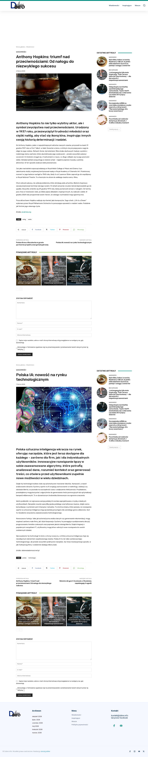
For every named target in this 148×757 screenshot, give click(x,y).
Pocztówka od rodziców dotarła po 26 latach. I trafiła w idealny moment (119, 121)
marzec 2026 (37, 733)
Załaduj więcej (113, 129)
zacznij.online (45, 751)
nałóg (24, 219)
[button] (144, 5)
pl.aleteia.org (26, 212)
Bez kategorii (53, 272)
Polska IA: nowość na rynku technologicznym (74, 242)
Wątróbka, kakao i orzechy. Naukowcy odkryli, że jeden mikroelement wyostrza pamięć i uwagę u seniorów (28, 280)
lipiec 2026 (36, 720)
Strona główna (20, 47)
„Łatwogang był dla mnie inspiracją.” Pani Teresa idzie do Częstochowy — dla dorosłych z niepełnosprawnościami (54, 279)
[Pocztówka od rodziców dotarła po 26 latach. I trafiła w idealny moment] (102, 120)
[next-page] (21, 289)
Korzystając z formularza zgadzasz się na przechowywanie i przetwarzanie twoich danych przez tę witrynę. (53, 348)
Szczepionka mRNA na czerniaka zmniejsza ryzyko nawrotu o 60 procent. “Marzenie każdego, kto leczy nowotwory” (120, 107)
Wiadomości (30, 47)
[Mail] (121, 726)
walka (30, 219)
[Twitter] (143, 751)
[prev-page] (17, 289)
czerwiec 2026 (37, 723)
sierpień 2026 (37, 716)
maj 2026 (35, 726)
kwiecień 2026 (37, 729)
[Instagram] (134, 751)
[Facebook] (114, 726)
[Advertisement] (74, 27)
